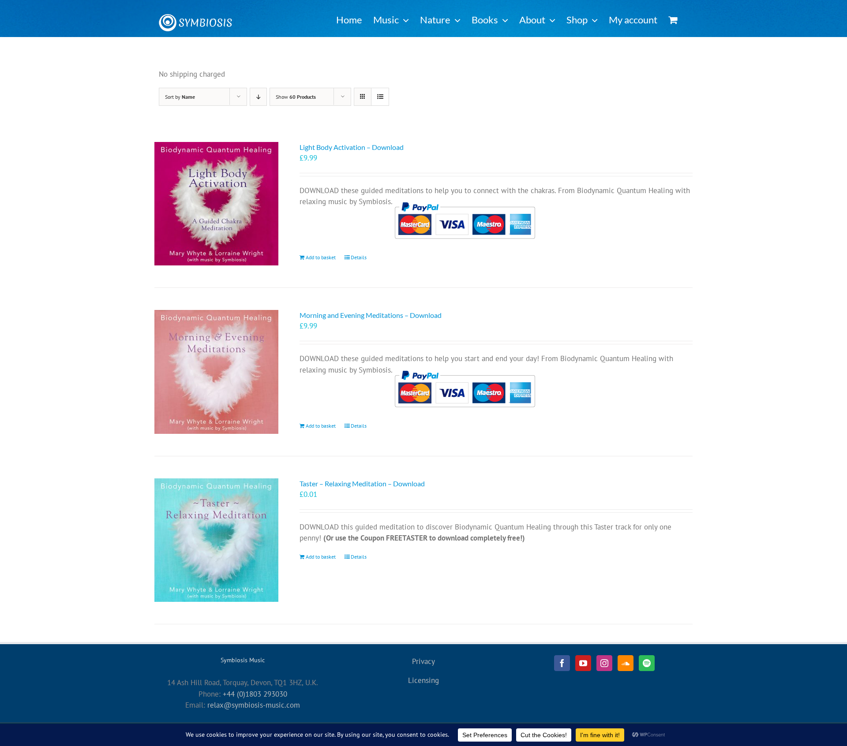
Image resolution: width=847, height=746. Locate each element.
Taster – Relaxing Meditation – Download (362, 483)
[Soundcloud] (625, 663)
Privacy (423, 661)
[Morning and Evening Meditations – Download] (216, 372)
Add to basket (321, 257)
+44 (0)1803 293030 (255, 694)
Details (359, 257)
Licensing (423, 680)
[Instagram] (604, 663)
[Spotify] (647, 663)
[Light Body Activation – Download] (216, 204)
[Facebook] (562, 663)
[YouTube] (583, 663)
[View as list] (380, 96)
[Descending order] (258, 97)
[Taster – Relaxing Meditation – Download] (216, 540)
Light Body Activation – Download (352, 147)
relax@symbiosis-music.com (253, 705)
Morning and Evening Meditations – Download (371, 315)
